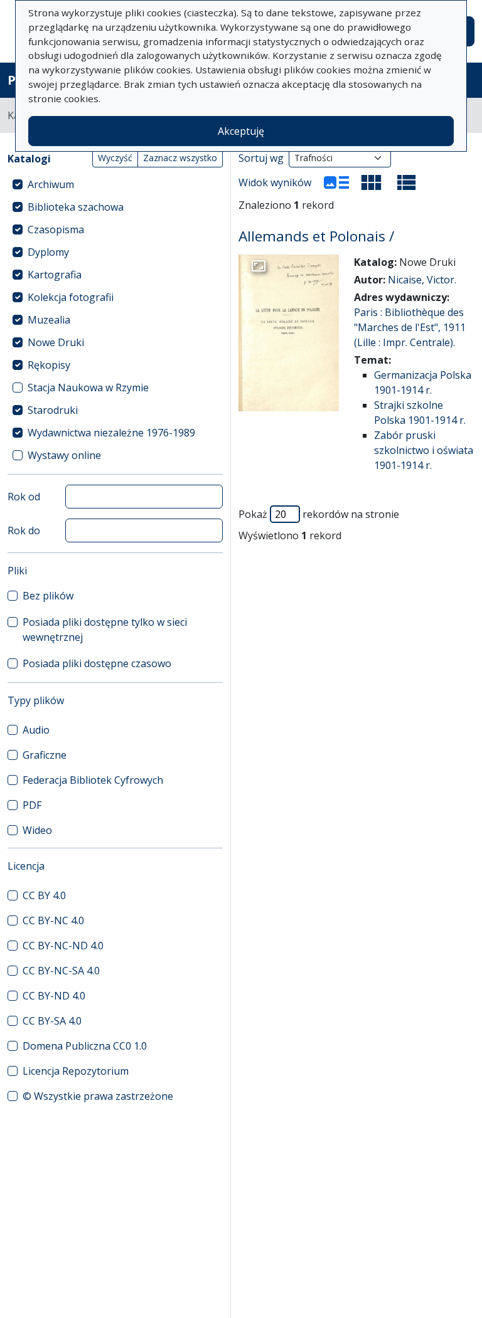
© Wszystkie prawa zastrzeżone (98, 1096)
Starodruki (53, 410)
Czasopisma (56, 229)
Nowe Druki (56, 342)
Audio (36, 730)
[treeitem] (115, 184)
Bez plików (48, 596)
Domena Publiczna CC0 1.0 (85, 1046)
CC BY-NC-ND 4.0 (63, 945)
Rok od (24, 496)
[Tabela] (407, 182)
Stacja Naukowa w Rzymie (88, 387)
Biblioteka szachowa (76, 207)
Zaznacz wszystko (180, 158)
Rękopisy (49, 365)
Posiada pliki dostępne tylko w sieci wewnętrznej (105, 629)
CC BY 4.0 (44, 895)
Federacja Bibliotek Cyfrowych (93, 780)
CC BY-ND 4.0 (54, 996)
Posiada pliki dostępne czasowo (97, 663)
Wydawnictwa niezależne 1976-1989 (111, 433)
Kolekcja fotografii (71, 297)
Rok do (24, 530)
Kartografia (55, 275)
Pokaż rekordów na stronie (318, 514)
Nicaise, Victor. (422, 280)
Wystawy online (64, 455)
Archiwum (51, 184)
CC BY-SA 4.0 (52, 1021)
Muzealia (49, 320)
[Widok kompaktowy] (371, 182)
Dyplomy (48, 252)
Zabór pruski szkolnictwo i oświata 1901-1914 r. (423, 450)
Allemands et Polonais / (316, 236)
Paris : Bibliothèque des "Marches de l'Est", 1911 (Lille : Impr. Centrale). (410, 327)
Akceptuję (241, 131)
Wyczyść (115, 158)
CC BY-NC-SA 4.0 (61, 971)
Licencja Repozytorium (76, 1071)
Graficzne (45, 755)
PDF (32, 805)
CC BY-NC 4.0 (53, 920)
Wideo (37, 830)
